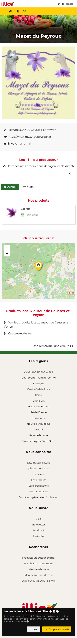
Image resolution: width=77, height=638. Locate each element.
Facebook (38, 530)
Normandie (39, 417)
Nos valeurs (38, 474)
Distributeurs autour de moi (38, 580)
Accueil (12, 187)
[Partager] (70, 174)
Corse (38, 394)
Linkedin (38, 536)
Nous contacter (38, 491)
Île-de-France (38, 412)
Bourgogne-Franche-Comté (38, 377)
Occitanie (38, 429)
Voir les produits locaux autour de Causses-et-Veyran (37, 324)
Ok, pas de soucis (58, 629)
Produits (27, 187)
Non (35, 629)
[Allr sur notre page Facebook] (73, 11)
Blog (38, 518)
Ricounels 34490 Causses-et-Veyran (31, 130)
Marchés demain (38, 569)
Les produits (38, 479)
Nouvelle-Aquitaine (38, 423)
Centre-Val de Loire (38, 389)
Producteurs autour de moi (38, 557)
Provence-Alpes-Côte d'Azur (38, 441)
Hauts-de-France (38, 406)
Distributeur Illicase (38, 462)
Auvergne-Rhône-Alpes (38, 371)
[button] (38, 266)
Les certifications (38, 485)
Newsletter (38, 524)
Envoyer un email (19, 143)
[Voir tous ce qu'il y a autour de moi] (11, 11)
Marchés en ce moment (38, 563)
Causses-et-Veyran (20, 333)
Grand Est (38, 400)
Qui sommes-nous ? (39, 468)
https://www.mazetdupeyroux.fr (29, 136)
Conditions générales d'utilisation (38, 497)
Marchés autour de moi (38, 574)
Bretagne (38, 383)
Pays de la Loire (38, 435)
